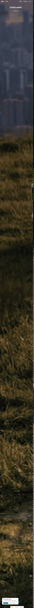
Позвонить (21, 607)
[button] (30, 576)
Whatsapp (16, 607)
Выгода (12, 607)
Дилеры (26, 1)
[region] (17, 304)
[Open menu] (32, 1)
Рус (21, 1)
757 (30, 1)
